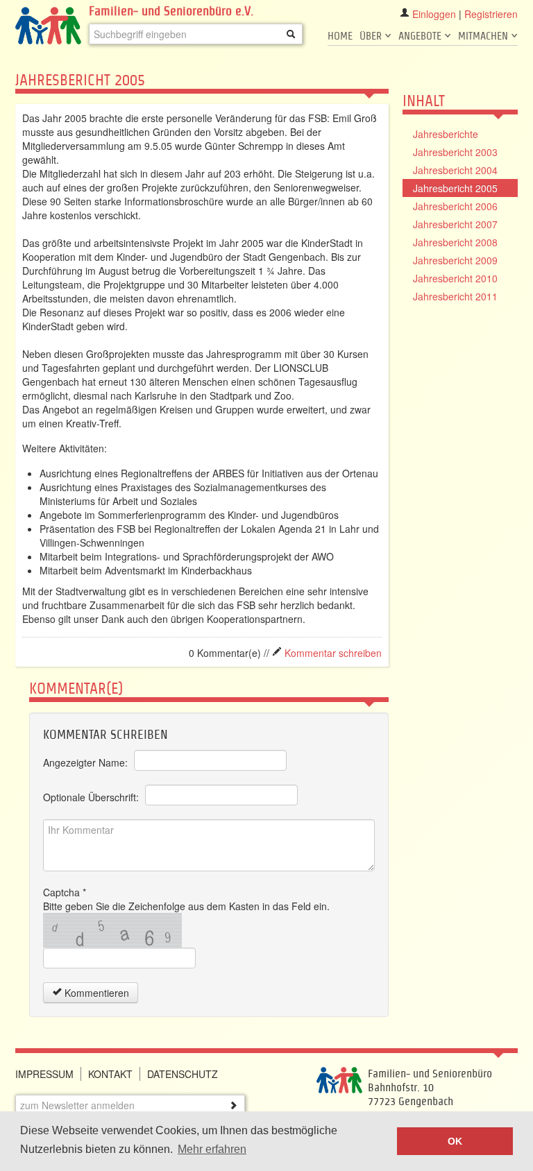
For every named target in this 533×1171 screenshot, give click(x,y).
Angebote (421, 36)
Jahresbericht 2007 (455, 224)
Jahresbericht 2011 (455, 296)
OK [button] (455, 1141)
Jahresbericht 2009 (455, 260)
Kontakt (110, 1074)
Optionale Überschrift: (91, 797)
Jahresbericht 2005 (455, 188)
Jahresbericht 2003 (455, 152)
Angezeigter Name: (85, 762)
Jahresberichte (445, 134)
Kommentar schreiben (332, 653)
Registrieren (491, 14)
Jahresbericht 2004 (455, 170)
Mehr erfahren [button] (212, 1149)
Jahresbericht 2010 (455, 278)
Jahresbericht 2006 (455, 206)
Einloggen (434, 14)
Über (371, 36)
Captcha (64, 892)
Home (340, 36)
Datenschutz (182, 1074)
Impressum (44, 1074)
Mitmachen (484, 36)
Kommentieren (95, 993)
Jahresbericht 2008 (455, 242)
